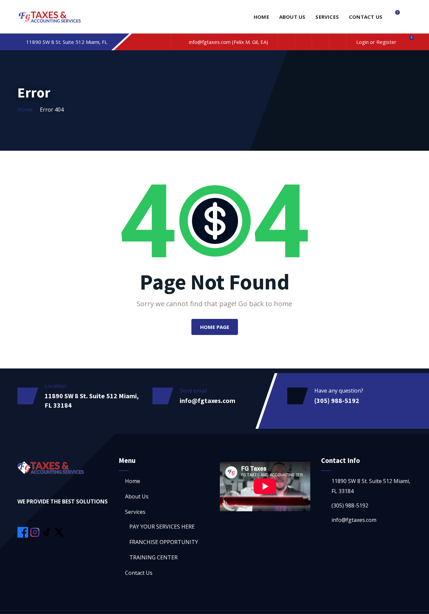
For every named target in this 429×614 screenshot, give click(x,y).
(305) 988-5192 (336, 400)
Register (385, 42)
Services (327, 16)
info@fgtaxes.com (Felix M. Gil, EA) (228, 42)
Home (261, 16)
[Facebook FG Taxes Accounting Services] (23, 531)
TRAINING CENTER (153, 557)
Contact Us (365, 16)
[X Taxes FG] (59, 531)
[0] (394, 16)
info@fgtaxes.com (207, 400)
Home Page (214, 327)
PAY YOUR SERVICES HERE (162, 526)
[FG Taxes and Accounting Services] (49, 17)
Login (363, 42)
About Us (292, 16)
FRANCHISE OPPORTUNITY (163, 542)
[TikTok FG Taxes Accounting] (48, 531)
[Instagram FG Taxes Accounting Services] (35, 531)
